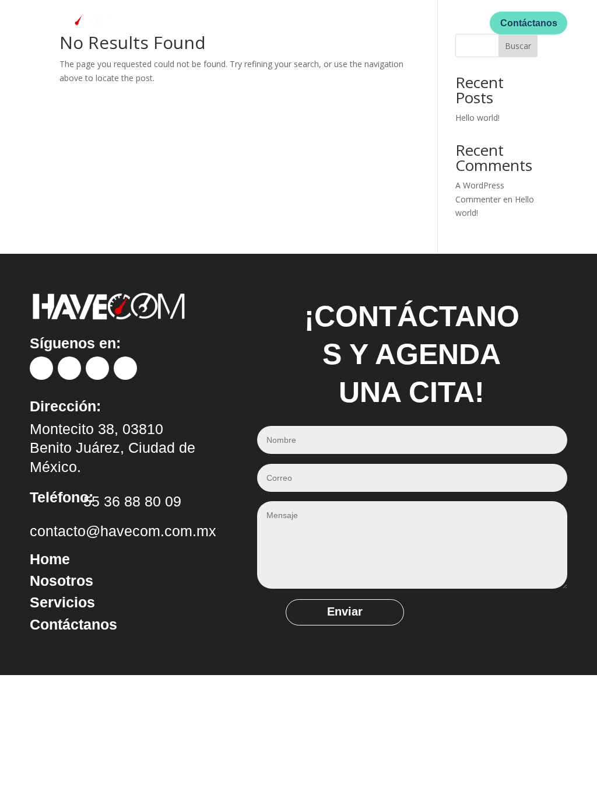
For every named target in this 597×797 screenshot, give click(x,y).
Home (198, 22)
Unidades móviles (311, 22)
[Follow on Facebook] (41, 368)
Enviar (345, 611)
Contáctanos (528, 23)
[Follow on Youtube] (125, 368)
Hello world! (477, 117)
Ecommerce (386, 22)
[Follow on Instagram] (69, 368)
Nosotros (242, 22)
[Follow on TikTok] (97, 368)
